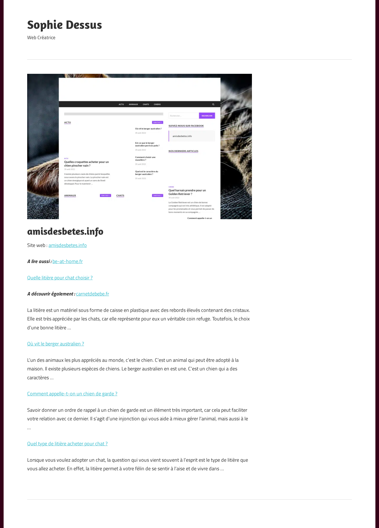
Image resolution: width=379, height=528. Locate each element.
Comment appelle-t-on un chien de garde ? (72, 393)
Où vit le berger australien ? (55, 343)
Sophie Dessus (64, 24)
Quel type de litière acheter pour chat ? (67, 443)
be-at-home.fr (67, 261)
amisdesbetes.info (68, 245)
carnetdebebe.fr (92, 293)
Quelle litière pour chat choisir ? (60, 277)
